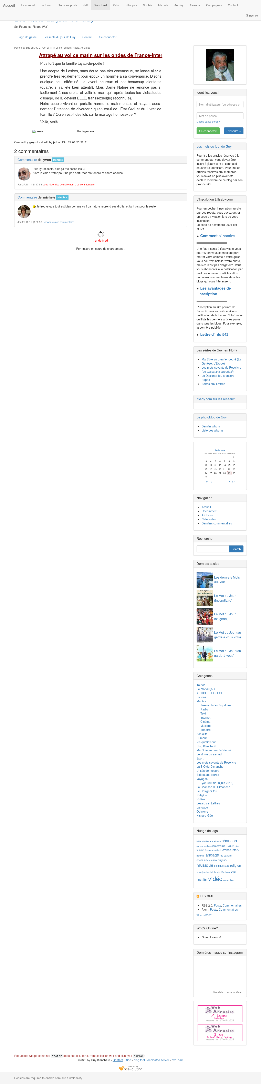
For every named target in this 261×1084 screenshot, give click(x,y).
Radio (76, 47)
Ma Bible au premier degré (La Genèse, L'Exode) (221, 361)
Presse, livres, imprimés (215, 705)
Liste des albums (212, 430)
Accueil (9, 5)
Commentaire (27, 159)
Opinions (202, 811)
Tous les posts (68, 5)
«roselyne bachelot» (206, 872)
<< (207, 481)
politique (219, 865)
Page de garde (27, 37)
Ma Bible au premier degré (214, 750)
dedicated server (158, 1060)
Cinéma (205, 721)
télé (218, 872)
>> (233, 481)
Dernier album (211, 426)
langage (212, 855)
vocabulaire (228, 880)
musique (205, 865)
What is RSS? (204, 915)
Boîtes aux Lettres (213, 384)
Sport (200, 758)
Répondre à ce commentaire (58, 222)
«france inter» (230, 850)
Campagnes (214, 5)
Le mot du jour (63, 47)
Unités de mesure (208, 770)
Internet (205, 717)
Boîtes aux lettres (208, 775)
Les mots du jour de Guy (59, 37)
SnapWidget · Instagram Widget (227, 992)
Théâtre (205, 730)
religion (235, 865)
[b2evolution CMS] (130, 1068)
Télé (203, 713)
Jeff (85, 5)
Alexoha (195, 5)
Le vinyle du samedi (209, 754)
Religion (202, 795)
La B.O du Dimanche (210, 766)
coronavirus (218, 846)
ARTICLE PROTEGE (210, 693)
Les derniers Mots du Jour (227, 579)
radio (227, 865)
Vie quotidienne (207, 742)
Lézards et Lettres (208, 803)
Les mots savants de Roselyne (216, 762)
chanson (229, 840)
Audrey (179, 5)
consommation (204, 846)
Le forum (46, 5)
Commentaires (232, 905)
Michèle (163, 5)
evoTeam (178, 1060)
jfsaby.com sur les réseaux (216, 399)
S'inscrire (252, 15)
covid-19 (230, 846)
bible (199, 841)
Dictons (201, 697)
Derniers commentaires (217, 523)
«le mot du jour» (218, 860)
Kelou (116, 5)
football (216, 850)
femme (200, 850)
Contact (233, 5)
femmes (209, 850)
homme (200, 855)
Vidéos (201, 799)
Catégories (209, 519)
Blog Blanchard (206, 746)
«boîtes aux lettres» (211, 841)
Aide (128, 1060)
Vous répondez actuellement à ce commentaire (69, 184)
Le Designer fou (207, 791)
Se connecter (107, 37)
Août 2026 (220, 450)
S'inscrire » (234, 131)
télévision (225, 872)
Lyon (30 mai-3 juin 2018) (216, 783)
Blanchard (100, 5)
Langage (202, 807)
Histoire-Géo (205, 815)
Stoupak (131, 5)
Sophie (147, 5)
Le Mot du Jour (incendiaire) (225, 598)
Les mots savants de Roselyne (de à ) (221, 369)
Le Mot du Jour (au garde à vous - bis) (227, 634)
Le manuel (28, 5)
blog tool (139, 1060)
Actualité (85, 47)
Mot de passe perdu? (208, 121)
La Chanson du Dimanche (213, 787)
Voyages (202, 779)
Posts (217, 905)
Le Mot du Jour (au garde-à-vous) (227, 653)
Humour (202, 738)
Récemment (209, 511)
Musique (205, 726)
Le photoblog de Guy (212, 417)
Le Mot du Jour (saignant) (225, 616)
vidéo (215, 878)
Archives (207, 515)
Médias (201, 701)
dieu (237, 846)
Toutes (201, 685)
